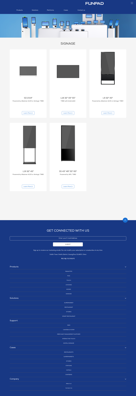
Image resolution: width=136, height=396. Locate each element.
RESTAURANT (69, 307)
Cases (66, 10)
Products (20, 10)
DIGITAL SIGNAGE (68, 343)
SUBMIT (68, 244)
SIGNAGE (69, 294)
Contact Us (68, 388)
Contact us (81, 10)
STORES (68, 312)
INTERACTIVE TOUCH (68, 338)
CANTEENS (68, 374)
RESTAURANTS (68, 352)
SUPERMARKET (68, 303)
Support (14, 321)
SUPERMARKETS (69, 356)
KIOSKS (68, 289)
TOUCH (69, 280)
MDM (68, 325)
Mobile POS (68, 271)
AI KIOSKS (69, 285)
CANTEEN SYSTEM (68, 329)
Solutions (35, 10)
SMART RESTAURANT (68, 316)
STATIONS (69, 365)
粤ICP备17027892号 (68, 258)
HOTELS (68, 370)
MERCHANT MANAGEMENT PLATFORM (68, 334)
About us (68, 383)
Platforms (50, 10)
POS (68, 276)
